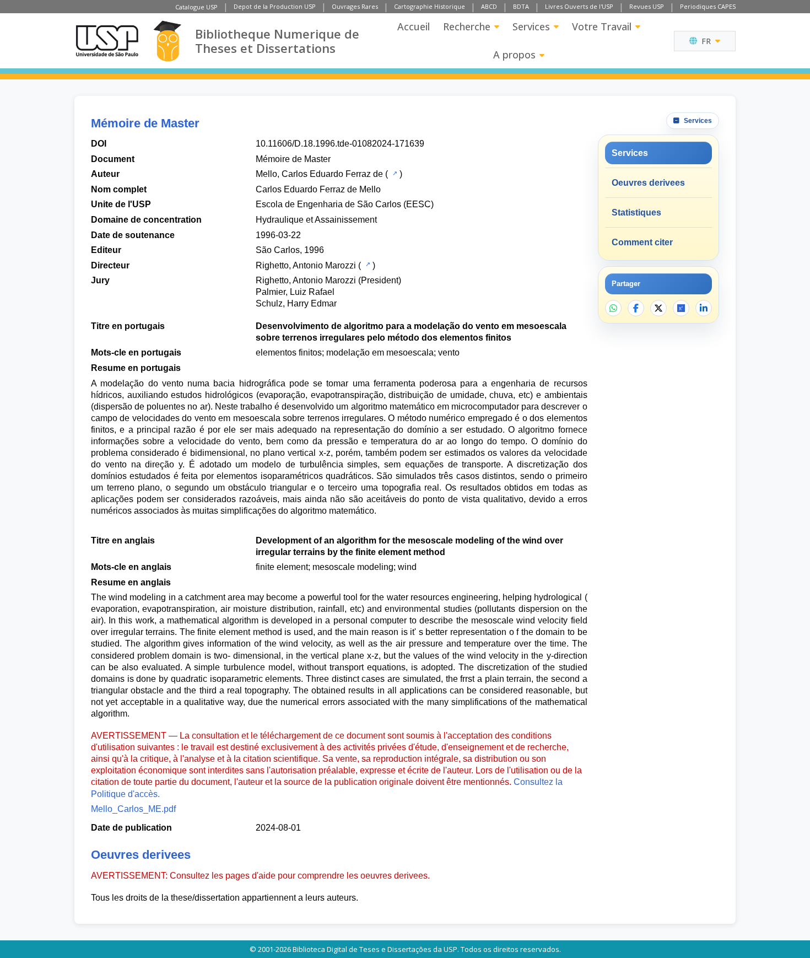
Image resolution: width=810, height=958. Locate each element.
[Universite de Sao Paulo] (106, 41)
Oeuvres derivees (648, 182)
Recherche (466, 26)
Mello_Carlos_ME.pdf (133, 809)
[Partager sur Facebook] (636, 308)
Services (531, 26)
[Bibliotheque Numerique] (167, 41)
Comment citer (642, 242)
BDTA (521, 6)
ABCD (489, 6)
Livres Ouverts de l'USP (579, 6)
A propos (514, 54)
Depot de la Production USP (275, 6)
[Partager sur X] (658, 308)
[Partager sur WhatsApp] (613, 308)
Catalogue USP (196, 7)
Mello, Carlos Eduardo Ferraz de (319, 174)
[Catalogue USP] (393, 173)
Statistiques (636, 212)
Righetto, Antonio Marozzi (306, 265)
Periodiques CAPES (708, 6)
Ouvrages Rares (355, 6)
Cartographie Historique (429, 6)
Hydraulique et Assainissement (316, 219)
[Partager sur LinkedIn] (703, 308)
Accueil (413, 26)
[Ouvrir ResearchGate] (681, 308)
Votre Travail (601, 26)
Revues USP (646, 6)
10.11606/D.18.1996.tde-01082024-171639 (340, 143)
